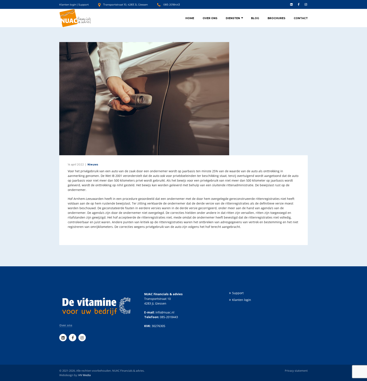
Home (189, 18)
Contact (301, 18)
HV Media (84, 375)
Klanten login (67, 4)
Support (83, 4)
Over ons (210, 18)
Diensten (233, 18)
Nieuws (93, 164)
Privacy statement (296, 371)
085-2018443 (171, 4)
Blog (255, 18)
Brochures (276, 18)
